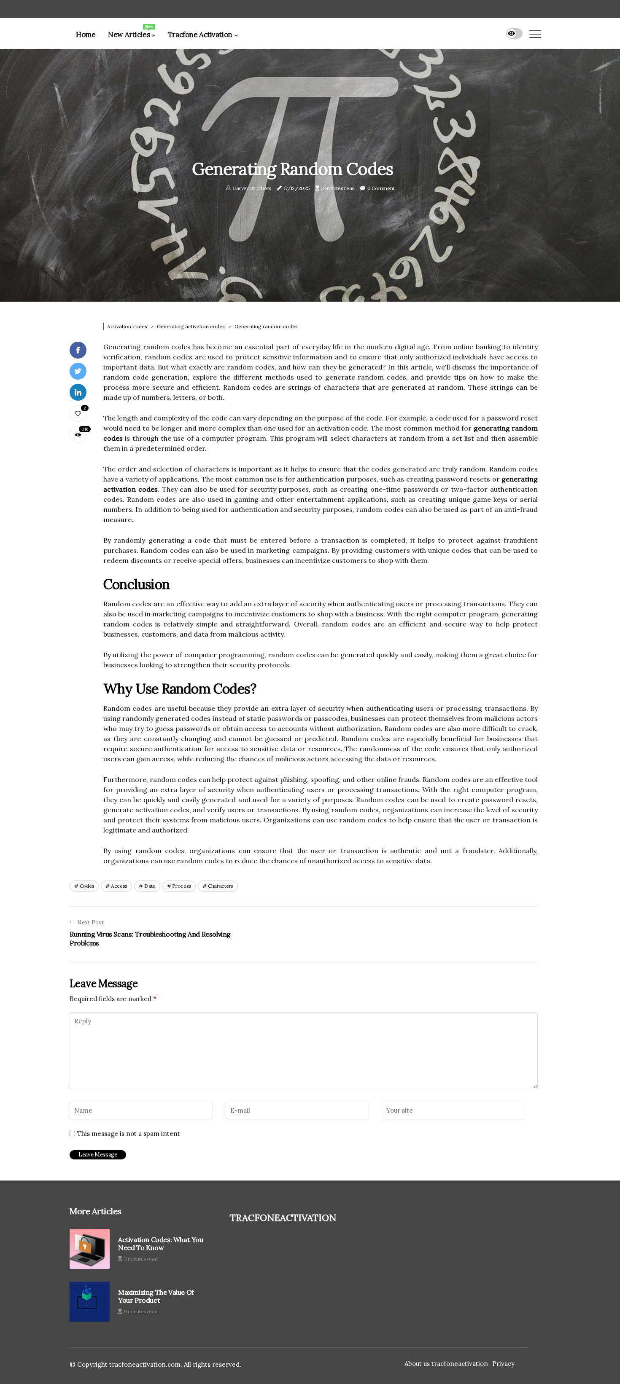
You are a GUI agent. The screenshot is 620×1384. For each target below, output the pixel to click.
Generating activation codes (191, 326)
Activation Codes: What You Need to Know (160, 1244)
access (119, 886)
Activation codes (127, 326)
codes (87, 886)
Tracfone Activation (200, 34)
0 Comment (380, 188)
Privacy (503, 1364)
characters (220, 886)
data (150, 886)
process (181, 886)
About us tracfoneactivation (446, 1364)
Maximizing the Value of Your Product (156, 1296)
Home (85, 34)
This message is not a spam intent (128, 1134)
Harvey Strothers (252, 188)
